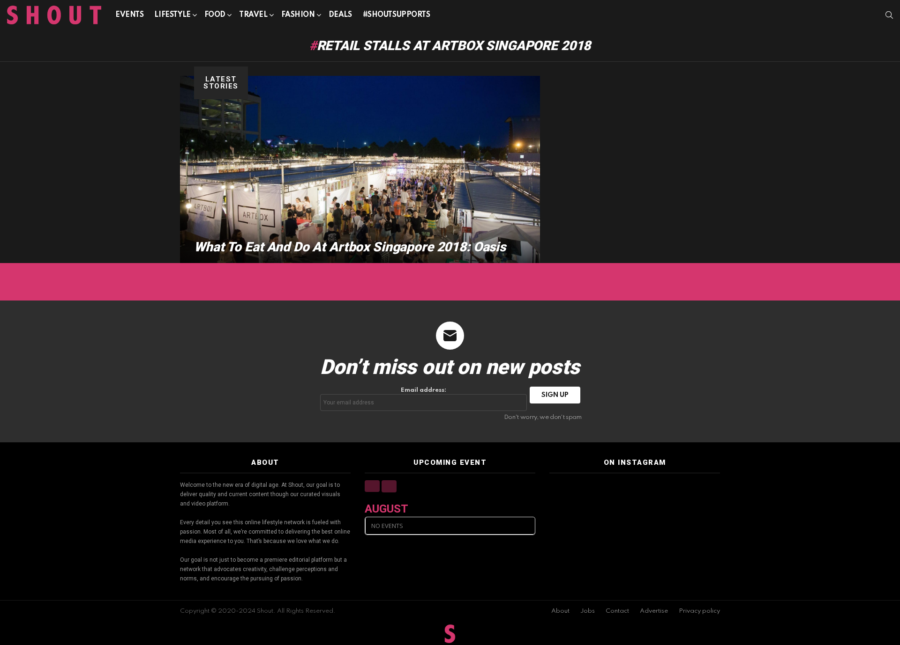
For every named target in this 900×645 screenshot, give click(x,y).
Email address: (423, 390)
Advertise (654, 611)
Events (129, 15)
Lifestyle (172, 15)
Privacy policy (699, 611)
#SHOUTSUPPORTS (396, 15)
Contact (617, 611)
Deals (340, 15)
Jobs (587, 611)
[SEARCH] (889, 14)
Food (214, 15)
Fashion (298, 15)
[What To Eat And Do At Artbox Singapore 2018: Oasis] (360, 169)
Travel (253, 15)
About (560, 611)
